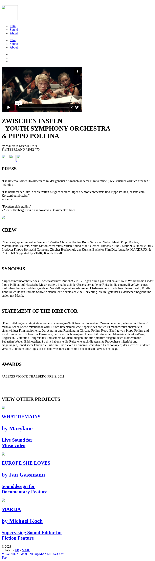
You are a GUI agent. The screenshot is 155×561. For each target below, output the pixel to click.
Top (4, 557)
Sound (14, 29)
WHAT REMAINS (21, 431)
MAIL (26, 550)
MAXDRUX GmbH (15, 554)
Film (13, 26)
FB (17, 550)
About (14, 33)
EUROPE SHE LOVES (26, 477)
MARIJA (32, 524)
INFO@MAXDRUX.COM (46, 554)
